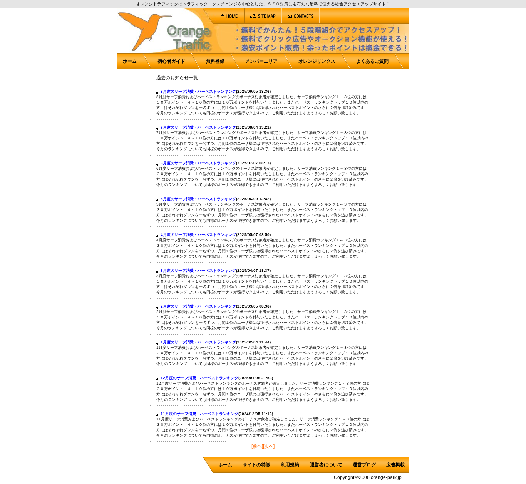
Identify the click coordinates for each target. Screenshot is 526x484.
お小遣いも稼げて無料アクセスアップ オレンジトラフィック (61, 37)
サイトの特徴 (256, 464)
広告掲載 (395, 464)
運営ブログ (364, 464)
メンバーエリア (261, 61)
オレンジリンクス (316, 61)
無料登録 (215, 61)
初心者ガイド (171, 61)
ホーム (130, 61)
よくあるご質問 (372, 61)
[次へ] (269, 446)
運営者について (326, 464)
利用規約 (290, 464)
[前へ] (257, 446)
